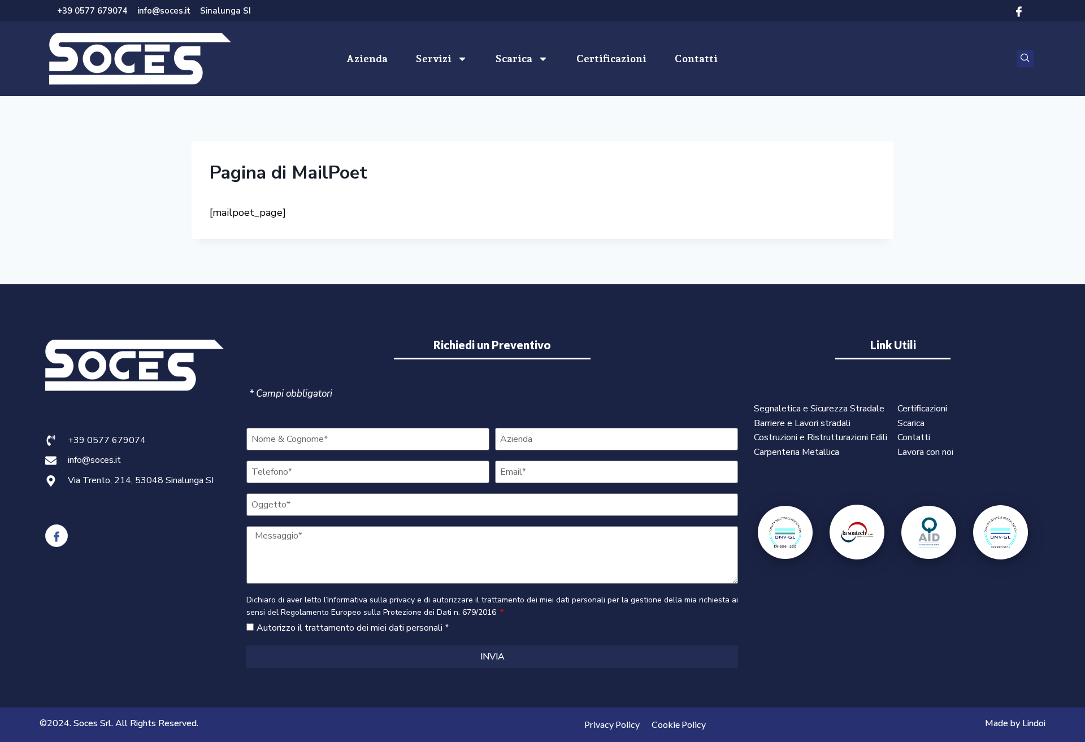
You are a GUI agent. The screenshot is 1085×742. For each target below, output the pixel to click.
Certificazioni (611, 58)
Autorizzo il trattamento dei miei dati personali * (353, 628)
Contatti (696, 58)
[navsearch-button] (1025, 58)
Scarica (514, 58)
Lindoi (1033, 723)
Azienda (367, 58)
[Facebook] (1018, 10)
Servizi (434, 58)
